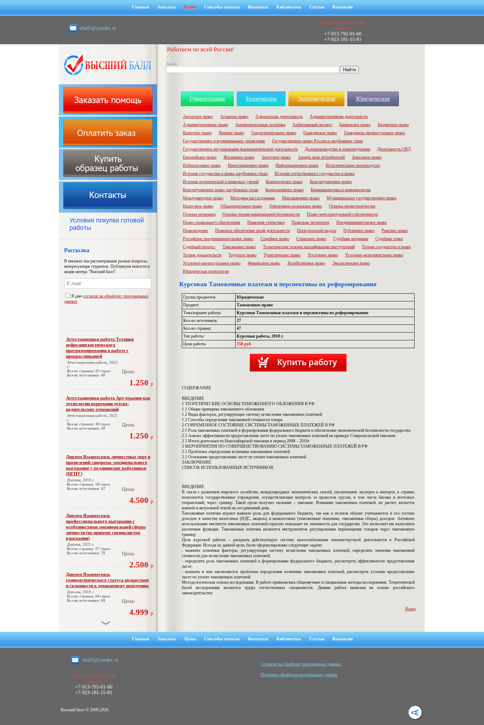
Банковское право (355, 124)
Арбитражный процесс (312, 124)
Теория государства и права (386, 246)
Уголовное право (323, 255)
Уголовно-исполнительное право (374, 255)
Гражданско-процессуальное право (374, 132)
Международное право (203, 198)
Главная (140, 7)
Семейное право (274, 238)
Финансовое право (264, 263)
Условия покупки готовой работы (106, 224)
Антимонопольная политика (260, 124)
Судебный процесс (199, 246)
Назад (410, 608)
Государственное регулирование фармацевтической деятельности (240, 149)
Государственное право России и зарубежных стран (317, 140)
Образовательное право (241, 206)
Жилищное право (239, 157)
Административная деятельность (339, 116)
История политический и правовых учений (221, 181)
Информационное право (297, 165)
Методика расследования (252, 198)
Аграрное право (234, 116)
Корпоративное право (284, 189)
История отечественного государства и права (314, 173)
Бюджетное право (393, 124)
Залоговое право (276, 157)
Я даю (77, 296)
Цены (190, 7)
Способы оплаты (222, 7)
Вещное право (231, 132)
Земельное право (367, 157)
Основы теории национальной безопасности (261, 214)
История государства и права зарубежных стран (225, 173)
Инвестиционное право (248, 165)
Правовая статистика (266, 222)
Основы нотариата (199, 214)
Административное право (205, 124)
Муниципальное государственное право (361, 198)
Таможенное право (239, 246)
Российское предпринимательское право (218, 238)
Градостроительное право (273, 132)
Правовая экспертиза (310, 222)
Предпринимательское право (361, 222)
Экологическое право (351, 263)
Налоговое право (198, 206)
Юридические (373, 99)
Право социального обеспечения (211, 222)
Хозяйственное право (306, 263)
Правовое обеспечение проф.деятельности (252, 230)
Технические (261, 99)
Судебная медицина (350, 238)
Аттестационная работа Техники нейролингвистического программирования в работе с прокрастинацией (100, 347)
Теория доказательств (202, 255)
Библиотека (288, 7)
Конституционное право (331, 181)
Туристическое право (282, 255)
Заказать (166, 7)
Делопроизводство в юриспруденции (337, 149)
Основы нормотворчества (352, 206)
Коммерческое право (284, 181)
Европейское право (199, 157)
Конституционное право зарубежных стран (220, 189)
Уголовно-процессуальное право (212, 263)
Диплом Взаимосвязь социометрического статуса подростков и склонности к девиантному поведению (107, 580)
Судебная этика (389, 238)
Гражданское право (320, 132)
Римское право (395, 230)
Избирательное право (202, 165)
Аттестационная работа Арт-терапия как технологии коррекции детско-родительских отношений (108, 403)
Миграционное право (301, 198)
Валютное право (197, 132)
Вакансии (342, 7)
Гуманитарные (207, 99)
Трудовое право (243, 255)
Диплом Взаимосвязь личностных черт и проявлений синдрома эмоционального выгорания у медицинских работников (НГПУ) (108, 465)
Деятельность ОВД (394, 149)
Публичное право (359, 230)
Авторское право (198, 116)
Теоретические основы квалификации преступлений (309, 246)
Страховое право (311, 238)
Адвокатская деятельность (279, 116)
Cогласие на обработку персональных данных (301, 664)
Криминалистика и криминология (341, 189)
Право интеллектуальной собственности (342, 214)
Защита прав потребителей (321, 157)
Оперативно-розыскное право (295, 206)
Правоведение (195, 230)
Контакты (258, 7)
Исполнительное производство (353, 165)
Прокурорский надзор (316, 230)
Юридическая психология (206, 271)
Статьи (316, 7)
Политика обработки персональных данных (299, 674)
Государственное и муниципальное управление (224, 140)
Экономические (316, 99)
